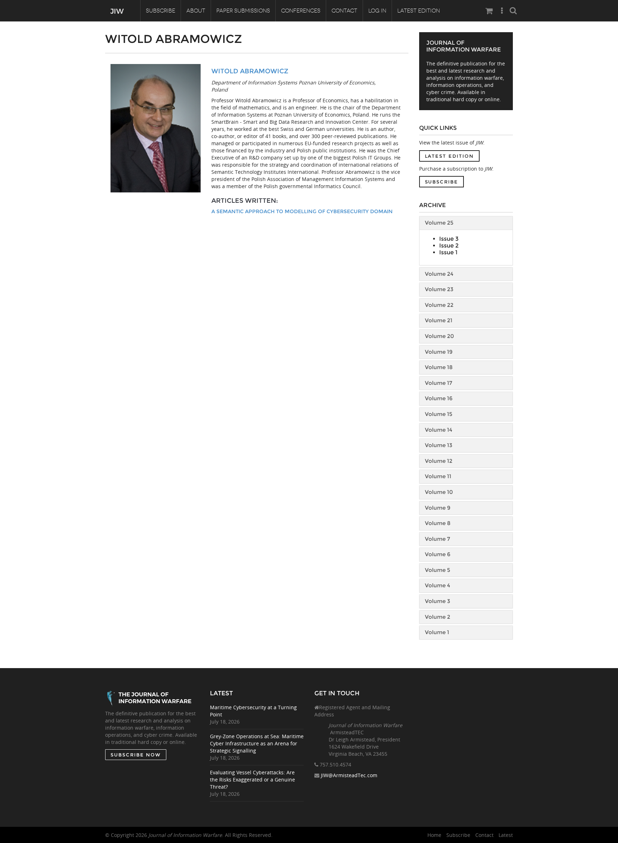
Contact (344, 11)
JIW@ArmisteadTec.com (349, 775)
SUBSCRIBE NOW (136, 755)
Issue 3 (448, 238)
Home (434, 835)
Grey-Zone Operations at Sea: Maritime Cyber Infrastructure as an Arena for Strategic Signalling (257, 743)
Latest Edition (418, 11)
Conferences (300, 11)
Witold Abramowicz (249, 71)
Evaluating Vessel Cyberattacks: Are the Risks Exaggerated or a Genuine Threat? (252, 779)
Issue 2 (448, 245)
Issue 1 (448, 252)
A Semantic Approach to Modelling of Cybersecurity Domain (302, 211)
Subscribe (160, 11)
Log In (377, 11)
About (195, 11)
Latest (506, 835)
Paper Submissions (243, 11)
